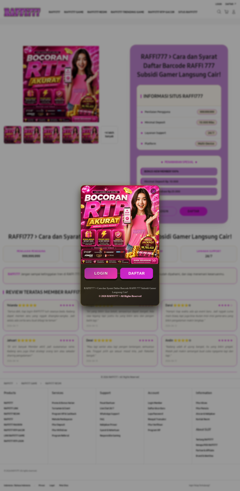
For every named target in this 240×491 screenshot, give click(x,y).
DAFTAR (136, 273)
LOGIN (101, 273)
